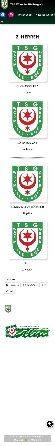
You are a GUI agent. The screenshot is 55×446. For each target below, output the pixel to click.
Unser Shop (25, 14)
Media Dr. (36, 439)
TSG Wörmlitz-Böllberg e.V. (27, 4)
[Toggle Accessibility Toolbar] (49, 424)
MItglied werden (45, 14)
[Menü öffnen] (2, 22)
